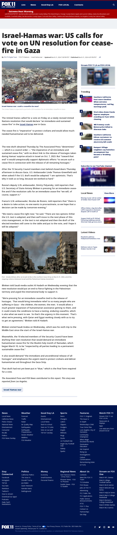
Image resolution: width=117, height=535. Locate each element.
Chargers (63, 419)
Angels (62, 430)
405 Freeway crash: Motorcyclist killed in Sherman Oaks (103, 126)
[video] (109, 239)
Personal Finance (47, 480)
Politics (4, 435)
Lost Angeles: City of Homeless (87, 431)
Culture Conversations (85, 458)
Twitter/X (5, 491)
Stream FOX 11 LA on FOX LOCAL (95, 65)
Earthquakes (26, 427)
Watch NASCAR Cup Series (106, 489)
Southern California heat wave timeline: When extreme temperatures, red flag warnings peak (104, 102)
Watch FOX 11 (106, 413)
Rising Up (83, 452)
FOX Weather (26, 440)
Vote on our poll (47, 430)
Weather (25, 413)
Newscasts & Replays (104, 422)
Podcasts (5, 499)
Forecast (24, 416)
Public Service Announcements (86, 500)
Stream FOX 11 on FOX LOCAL (106, 417)
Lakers (62, 422)
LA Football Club (66, 441)
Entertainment (7, 427)
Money (44, 471)
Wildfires (24, 437)
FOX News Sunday (8, 438)
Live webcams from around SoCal (106, 429)
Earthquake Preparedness (26, 431)
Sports (63, 413)
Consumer (5, 430)
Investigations (85, 455)
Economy (44, 475)
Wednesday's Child (87, 424)
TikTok (4, 483)
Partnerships (84, 512)
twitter (99, 527)
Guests (43, 416)
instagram (104, 527)
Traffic (23, 419)
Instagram (5, 480)
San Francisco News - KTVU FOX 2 (67, 476)
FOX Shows (84, 485)
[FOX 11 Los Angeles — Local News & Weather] (9, 5)
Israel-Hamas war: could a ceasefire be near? (20, 106)
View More (109, 193)
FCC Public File (85, 493)
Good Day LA (47, 413)
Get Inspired (84, 449)
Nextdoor (5, 488)
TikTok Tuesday (47, 433)
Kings (62, 435)
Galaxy (62, 448)
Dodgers (63, 427)
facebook (95, 527)
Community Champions (84, 436)
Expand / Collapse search (113, 4)
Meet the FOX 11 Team (86, 478)
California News (7, 419)
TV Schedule (84, 482)
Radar (23, 422)
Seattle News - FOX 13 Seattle (67, 485)
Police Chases (7, 422)
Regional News (68, 471)
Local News (87, 193)
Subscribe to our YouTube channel (96, 166)
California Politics (27, 475)
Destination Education (84, 445)
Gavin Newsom (27, 486)
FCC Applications (86, 496)
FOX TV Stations (24, 57)
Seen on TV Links (47, 427)
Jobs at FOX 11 (85, 488)
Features (84, 413)
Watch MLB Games (106, 485)
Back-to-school (46, 424)
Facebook (5, 477)
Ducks (62, 438)
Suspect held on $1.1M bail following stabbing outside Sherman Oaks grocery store (91, 220)
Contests (83, 475)
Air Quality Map (27, 424)
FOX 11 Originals (86, 416)
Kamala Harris (26, 488)
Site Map (83, 514)
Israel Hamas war (37, 57)
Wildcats (63, 433)
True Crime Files (86, 427)
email (113, 527)
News (5, 413)
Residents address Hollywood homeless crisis (90, 238)
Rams (62, 416)
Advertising (84, 490)
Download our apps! (9, 497)
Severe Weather (27, 435)
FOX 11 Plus (84, 506)
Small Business (46, 477)
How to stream (7, 494)
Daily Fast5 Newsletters (6, 503)
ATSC (82, 503)
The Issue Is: (84, 419)
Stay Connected (7, 473)
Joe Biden (24, 483)
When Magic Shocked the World (87, 440)
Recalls (4, 433)
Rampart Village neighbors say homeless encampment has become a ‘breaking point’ (104, 152)
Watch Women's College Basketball (106, 501)
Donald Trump (26, 480)
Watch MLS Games (106, 508)
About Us (84, 471)
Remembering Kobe (87, 462)
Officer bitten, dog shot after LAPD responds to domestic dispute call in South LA (91, 210)
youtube (109, 527)
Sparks (62, 451)
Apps (101, 426)
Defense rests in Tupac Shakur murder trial (89, 248)
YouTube (5, 486)
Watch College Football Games (105, 481)
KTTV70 (83, 465)
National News (7, 424)
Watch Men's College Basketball (107, 496)
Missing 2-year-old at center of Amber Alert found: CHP (91, 199)
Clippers (63, 424)
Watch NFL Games (106, 477)
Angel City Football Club (67, 445)
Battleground (26, 491)
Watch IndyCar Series (107, 492)
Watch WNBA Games (107, 505)
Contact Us (84, 509)
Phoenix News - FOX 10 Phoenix (68, 480)
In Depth (83, 422)
